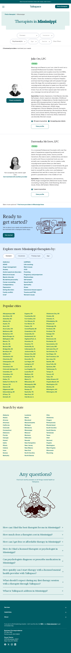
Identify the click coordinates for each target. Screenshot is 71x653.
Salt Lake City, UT (52, 349)
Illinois (5, 445)
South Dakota (51, 430)
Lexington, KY (29, 364)
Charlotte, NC (7, 359)
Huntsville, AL (29, 346)
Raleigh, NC (50, 334)
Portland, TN (50, 331)
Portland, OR (50, 329)
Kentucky (6, 455)
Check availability (15, 100)
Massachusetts (30, 423)
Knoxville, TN (29, 359)
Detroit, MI (6, 387)
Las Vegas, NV (29, 362)
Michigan (28, 425)
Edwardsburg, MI (9, 392)
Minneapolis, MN (30, 384)
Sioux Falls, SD (51, 364)
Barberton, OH (8, 334)
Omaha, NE (50, 316)
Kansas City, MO (30, 354)
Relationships (28, 277)
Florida (5, 435)
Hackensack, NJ (30, 336)
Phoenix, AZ (50, 324)
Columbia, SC (7, 372)
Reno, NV (49, 336)
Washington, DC (52, 384)
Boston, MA (7, 346)
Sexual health (28, 282)
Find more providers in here (30, 204)
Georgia (6, 438)
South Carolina (51, 428)
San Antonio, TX (51, 351)
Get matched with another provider (15, 177)
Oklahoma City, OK (52, 314)
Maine (27, 418)
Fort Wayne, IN (30, 321)
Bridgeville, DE (8, 349)
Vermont (49, 440)
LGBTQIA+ (27, 262)
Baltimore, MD (8, 331)
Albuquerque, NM (9, 314)
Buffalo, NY (6, 354)
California (6, 425)
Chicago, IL (7, 364)
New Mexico (29, 448)
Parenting (27, 272)
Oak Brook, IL (29, 397)
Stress (26, 287)
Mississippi (28, 430)
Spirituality (27, 285)
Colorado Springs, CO (10, 369)
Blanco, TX (6, 341)
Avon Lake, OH (8, 329)
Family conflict (8, 292)
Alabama (6, 415)
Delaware (6, 433)
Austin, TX (6, 324)
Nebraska (28, 438)
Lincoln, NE (28, 367)
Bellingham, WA (8, 339)
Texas (48, 435)
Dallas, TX (6, 379)
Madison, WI (29, 374)
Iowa (4, 450)
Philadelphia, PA (51, 321)
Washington (50, 445)
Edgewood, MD (8, 389)
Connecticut (7, 430)
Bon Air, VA (6, 344)
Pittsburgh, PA (51, 326)
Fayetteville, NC (30, 316)
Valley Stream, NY (52, 379)
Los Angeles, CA (30, 369)
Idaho (5, 443)
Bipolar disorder (8, 277)
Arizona (5, 420)
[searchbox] (28, 35)
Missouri (27, 433)
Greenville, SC (29, 334)
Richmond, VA (51, 339)
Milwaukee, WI (30, 382)
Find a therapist (62, 6)
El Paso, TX (6, 394)
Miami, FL (28, 379)
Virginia (49, 443)
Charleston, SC (8, 356)
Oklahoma (50, 418)
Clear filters (57, 41)
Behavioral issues (9, 275)
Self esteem (28, 280)
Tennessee (50, 433)
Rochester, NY (51, 341)
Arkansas (6, 423)
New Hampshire (30, 443)
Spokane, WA (50, 367)
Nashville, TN (29, 392)
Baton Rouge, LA (8, 336)
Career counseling (9, 282)
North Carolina (30, 453)
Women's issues (29, 295)
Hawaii (5, 440)
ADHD (5, 264)
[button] (3, 6)
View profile (40, 126)
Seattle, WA (50, 362)
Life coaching (28, 264)
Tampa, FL (49, 372)
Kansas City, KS (30, 356)
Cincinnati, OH (8, 367)
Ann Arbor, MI (7, 316)
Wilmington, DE (51, 392)
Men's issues (28, 267)
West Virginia (50, 448)
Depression (7, 287)
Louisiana (28, 415)
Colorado (6, 428)
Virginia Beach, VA (52, 382)
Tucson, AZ (50, 374)
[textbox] (46, 35)
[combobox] (28, 35)
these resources (52, 624)
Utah (48, 438)
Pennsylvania (50, 423)
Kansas (5, 453)
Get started (9, 235)
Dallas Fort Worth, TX (10, 382)
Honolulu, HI (29, 341)
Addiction (6, 262)
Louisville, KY (29, 372)
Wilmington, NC (51, 389)
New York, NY (29, 394)
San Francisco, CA (52, 356)
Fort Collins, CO (30, 319)
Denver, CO (7, 384)
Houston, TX (29, 344)
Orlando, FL (50, 319)
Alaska (5, 418)
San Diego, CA (51, 354)
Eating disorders (8, 290)
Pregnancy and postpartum (33, 275)
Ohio (48, 415)
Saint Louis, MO (51, 346)
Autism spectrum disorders (12, 272)
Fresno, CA (28, 326)
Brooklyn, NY (7, 351)
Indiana (5, 448)
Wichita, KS (50, 387)
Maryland (28, 420)
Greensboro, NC (30, 331)
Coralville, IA (7, 377)
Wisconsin (50, 450)
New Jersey (29, 445)
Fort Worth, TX (29, 324)
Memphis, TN (29, 377)
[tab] (9, 256)
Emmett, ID (6, 397)
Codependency (8, 285)
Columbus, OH (8, 374)
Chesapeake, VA (8, 362)
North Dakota (29, 455)
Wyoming (49, 453)
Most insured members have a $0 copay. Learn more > (35, 1)
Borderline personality (10, 280)
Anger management (9, 267)
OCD (25, 269)
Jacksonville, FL (30, 351)
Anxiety (5, 269)
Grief (4, 295)
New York (28, 450)
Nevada (27, 440)
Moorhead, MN (30, 387)
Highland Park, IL (30, 339)
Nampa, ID (28, 389)
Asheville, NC (7, 319)
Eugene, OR (29, 314)
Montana (28, 435)
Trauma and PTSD (30, 292)
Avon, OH (6, 326)
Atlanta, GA (7, 321)
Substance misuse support (33, 290)
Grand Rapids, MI (30, 329)
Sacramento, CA (52, 344)
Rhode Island (50, 425)
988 (42, 624)
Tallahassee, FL (51, 369)
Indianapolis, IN (30, 349)
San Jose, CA (50, 359)
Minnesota (28, 428)
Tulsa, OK (49, 377)
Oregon (49, 420)
